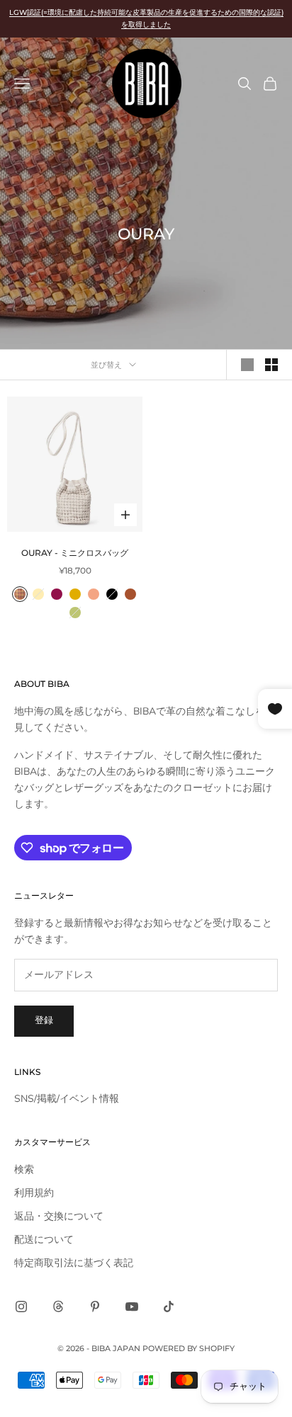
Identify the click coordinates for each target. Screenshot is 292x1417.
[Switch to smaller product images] (271, 365)
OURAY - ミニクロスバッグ (74, 552)
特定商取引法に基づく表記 (73, 1263)
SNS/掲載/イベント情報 (66, 1098)
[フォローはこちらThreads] (58, 1306)
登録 (44, 1020)
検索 (24, 1169)
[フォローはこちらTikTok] (169, 1306)
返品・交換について (58, 1216)
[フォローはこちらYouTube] (132, 1306)
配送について (44, 1239)
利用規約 (34, 1193)
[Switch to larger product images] (247, 365)
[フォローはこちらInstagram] (21, 1306)
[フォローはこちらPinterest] (95, 1306)
